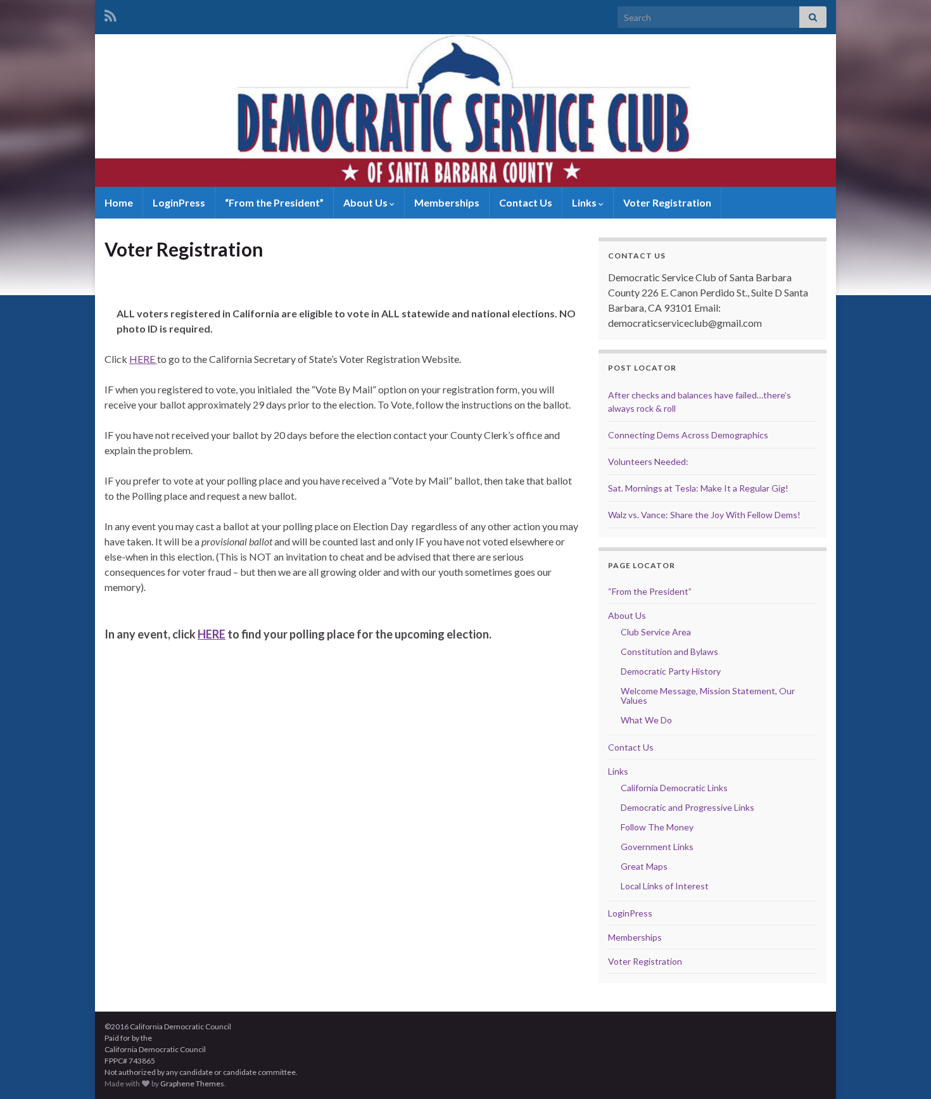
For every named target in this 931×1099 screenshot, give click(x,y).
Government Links (657, 846)
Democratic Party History (671, 671)
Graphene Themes (192, 1083)
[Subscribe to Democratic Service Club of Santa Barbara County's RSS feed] (110, 13)
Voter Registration (667, 202)
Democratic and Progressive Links (687, 807)
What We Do (646, 720)
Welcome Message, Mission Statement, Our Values (708, 695)
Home (118, 202)
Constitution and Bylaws (669, 651)
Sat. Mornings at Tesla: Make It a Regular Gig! (698, 488)
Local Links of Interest (665, 885)
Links (585, 202)
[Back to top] (902, 1070)
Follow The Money (657, 827)
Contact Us (525, 202)
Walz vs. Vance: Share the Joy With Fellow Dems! (704, 514)
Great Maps (644, 866)
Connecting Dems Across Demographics (688, 434)
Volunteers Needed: (648, 461)
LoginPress (179, 202)
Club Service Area (656, 631)
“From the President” (274, 202)
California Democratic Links (674, 787)
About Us (366, 202)
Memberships (446, 202)
